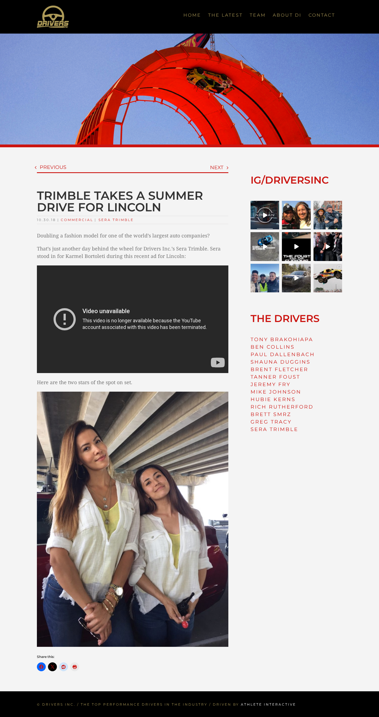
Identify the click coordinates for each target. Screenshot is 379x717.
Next (216, 167)
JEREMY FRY (270, 384)
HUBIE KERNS (273, 399)
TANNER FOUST (275, 377)
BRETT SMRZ (271, 414)
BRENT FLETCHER (279, 369)
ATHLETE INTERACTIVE (268, 704)
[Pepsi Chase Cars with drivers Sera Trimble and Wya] (265, 246)
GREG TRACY (271, 422)
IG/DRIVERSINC (290, 180)
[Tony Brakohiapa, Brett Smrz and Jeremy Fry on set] (265, 278)
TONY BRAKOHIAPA (282, 339)
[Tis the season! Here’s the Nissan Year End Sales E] (265, 215)
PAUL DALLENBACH (283, 354)
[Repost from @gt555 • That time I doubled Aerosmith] (296, 215)
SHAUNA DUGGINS (280, 362)
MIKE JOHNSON (276, 392)
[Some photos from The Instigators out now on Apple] (328, 215)
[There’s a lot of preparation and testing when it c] (328, 246)
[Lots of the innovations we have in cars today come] (296, 246)
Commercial (77, 220)
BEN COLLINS (273, 347)
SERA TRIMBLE (274, 429)
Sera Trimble (116, 220)
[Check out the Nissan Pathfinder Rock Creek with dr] (296, 278)
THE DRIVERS (285, 318)
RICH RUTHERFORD (282, 407)
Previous (53, 167)
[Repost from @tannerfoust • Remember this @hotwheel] (328, 278)
